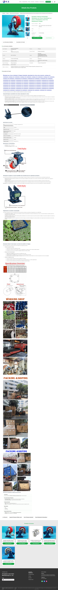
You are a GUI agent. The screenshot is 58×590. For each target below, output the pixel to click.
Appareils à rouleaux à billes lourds (16, 517)
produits (29, 1)
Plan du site (16, 588)
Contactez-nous (30, 579)
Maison (20, 1)
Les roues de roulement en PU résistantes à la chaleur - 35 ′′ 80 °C (8, 561)
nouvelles (32, 1)
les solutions (37, 1)
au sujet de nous (24, 1)
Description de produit (20, 42)
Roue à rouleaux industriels (28, 517)
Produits (7, 13)
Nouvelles (30, 577)
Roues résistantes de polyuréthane (41, 517)
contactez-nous (41, 1)
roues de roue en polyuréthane (14, 13)
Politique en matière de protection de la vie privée (8, 588)
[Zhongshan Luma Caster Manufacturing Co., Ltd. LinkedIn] (46, 581)
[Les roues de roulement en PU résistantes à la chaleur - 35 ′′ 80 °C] (8, 553)
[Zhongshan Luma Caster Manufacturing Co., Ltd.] (6, 2)
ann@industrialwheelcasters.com (9, 579)
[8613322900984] (42, 581)
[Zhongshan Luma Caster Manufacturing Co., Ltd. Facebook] (44, 581)
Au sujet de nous (31, 574)
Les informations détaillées (8, 42)
